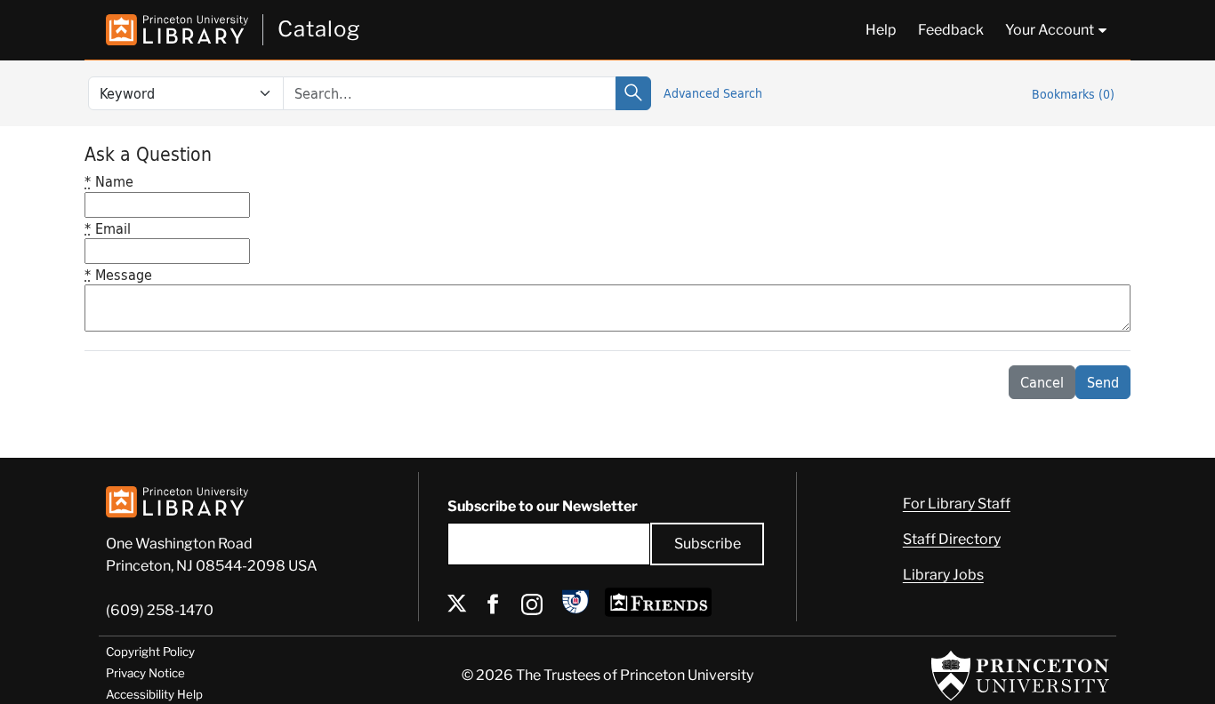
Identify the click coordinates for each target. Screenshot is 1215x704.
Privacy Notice (145, 673)
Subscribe (707, 543)
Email (107, 228)
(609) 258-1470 (159, 610)
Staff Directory (952, 539)
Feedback (951, 29)
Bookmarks (1073, 93)
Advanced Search (713, 93)
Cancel (1042, 382)
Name (108, 181)
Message (118, 274)
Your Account (1049, 29)
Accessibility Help (154, 694)
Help (881, 29)
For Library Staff (956, 503)
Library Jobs (943, 574)
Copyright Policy (150, 651)
